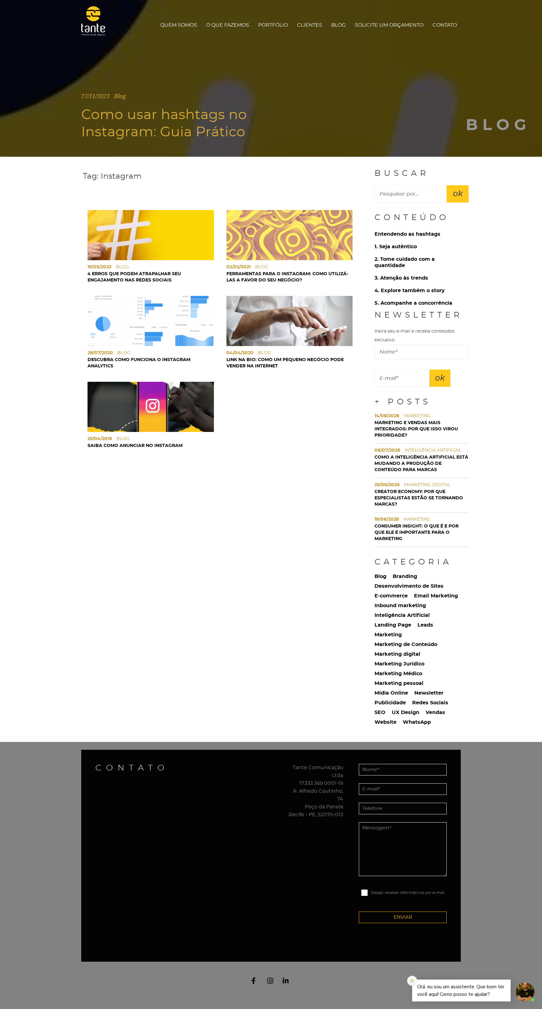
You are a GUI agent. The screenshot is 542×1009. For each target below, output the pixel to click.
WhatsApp (417, 722)
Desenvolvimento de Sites (409, 586)
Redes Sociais (430, 702)
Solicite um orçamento (389, 25)
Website (385, 722)
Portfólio (273, 25)
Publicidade (390, 702)
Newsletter (429, 693)
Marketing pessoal (399, 683)
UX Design (405, 712)
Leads (425, 625)
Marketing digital (397, 654)
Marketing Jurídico (399, 663)
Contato (445, 25)
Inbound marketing (400, 605)
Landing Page (393, 625)
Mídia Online (391, 693)
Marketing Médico (398, 673)
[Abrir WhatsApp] (15, 993)
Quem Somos (178, 25)
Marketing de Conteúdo (406, 644)
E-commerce (391, 595)
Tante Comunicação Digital (96, 25)
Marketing (388, 634)
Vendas (435, 712)
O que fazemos (227, 25)
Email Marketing (436, 595)
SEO (380, 712)
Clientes (309, 25)
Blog (338, 25)
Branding (405, 576)
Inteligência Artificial (402, 615)
